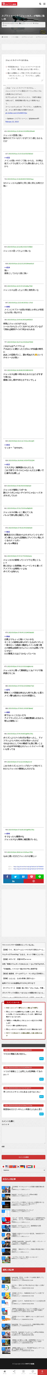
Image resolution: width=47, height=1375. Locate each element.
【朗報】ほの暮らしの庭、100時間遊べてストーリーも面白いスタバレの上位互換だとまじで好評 (28, 1340)
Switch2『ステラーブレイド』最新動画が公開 (26, 1226)
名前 (3, 1146)
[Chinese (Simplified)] (11, 1166)
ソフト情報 (14, 37)
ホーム (4, 1373)
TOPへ (42, 1373)
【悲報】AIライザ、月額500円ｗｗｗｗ (16, 959)
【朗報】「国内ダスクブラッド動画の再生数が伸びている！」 (28, 1250)
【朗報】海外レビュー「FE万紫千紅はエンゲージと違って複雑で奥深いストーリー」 (28, 1348)
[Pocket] (32, 876)
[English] (7, 1166)
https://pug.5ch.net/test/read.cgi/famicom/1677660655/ (29, 866)
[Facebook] (7, 876)
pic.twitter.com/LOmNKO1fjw (16, 113)
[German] (22, 1166)
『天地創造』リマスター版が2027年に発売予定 (19, 969)
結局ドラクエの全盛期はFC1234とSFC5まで (18, 983)
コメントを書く (33, 1373)
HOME (6, 37)
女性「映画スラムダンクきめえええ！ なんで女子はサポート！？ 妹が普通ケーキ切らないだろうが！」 (23, 964)
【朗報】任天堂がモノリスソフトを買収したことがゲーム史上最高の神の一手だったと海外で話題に (28, 1309)
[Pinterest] (34, 881)
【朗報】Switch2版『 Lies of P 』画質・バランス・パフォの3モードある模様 (28, 1242)
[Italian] (33, 1166)
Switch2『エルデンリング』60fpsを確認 (24, 1194)
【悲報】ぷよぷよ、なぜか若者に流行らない (18, 978)
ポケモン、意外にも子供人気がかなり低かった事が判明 (28, 1286)
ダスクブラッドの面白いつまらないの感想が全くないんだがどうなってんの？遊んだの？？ (23, 993)
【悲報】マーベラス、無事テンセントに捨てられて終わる (28, 1317)
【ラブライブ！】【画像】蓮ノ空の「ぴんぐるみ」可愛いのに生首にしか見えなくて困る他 (23, 988)
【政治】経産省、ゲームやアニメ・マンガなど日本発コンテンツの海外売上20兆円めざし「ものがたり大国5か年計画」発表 (23, 973)
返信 (41, 1058)
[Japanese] (3, 1166)
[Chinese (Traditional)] (15, 1166)
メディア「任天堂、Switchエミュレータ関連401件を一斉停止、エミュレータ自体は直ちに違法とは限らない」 (28, 1219)
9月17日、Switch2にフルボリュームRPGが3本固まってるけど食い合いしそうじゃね (28, 1332)
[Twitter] (15, 876)
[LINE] (40, 876)
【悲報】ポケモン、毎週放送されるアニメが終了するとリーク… (28, 1293)
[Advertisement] (23, 47)
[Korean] (18, 1166)
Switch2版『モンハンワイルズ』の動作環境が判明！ (28, 1324)
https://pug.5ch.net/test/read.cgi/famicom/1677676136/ (29, 868)
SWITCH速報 (29, 1364)
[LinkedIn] (13, 881)
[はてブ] (23, 876)
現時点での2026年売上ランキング (23, 1210)
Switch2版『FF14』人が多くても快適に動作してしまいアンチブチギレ (28, 1278)
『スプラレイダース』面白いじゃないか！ (25, 1257)
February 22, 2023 (12, 122)
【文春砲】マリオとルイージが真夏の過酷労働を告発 (28, 1187)
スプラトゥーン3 (26, 23)
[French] (26, 1166)
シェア (14, 1373)
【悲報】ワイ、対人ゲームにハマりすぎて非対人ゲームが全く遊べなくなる (23, 950)
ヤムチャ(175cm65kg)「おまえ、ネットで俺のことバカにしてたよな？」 (23, 954)
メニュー (23, 1373)
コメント (5, 1124)
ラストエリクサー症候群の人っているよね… (18, 945)
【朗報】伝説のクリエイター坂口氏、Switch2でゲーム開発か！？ (28, 1234)
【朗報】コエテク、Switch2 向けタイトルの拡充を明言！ (28, 1301)
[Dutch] (29, 1166)
